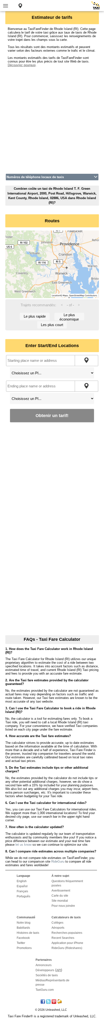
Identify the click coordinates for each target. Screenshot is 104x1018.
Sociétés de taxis (47, 975)
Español (22, 886)
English (22, 881)
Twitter (21, 943)
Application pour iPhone (67, 943)
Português (23, 896)
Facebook (23, 938)
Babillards (23, 927)
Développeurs (45, 970)
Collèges (57, 922)
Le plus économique (69, 316)
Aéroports (58, 927)
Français (22, 891)
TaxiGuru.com (45, 989)
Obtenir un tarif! (52, 415)
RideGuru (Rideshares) (67, 948)
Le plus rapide (35, 316)
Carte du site (60, 895)
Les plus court (52, 325)
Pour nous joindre (63, 905)
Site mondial (60, 900)
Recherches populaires (67, 932)
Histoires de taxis (28, 932)
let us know (23, 844)
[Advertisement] (52, 119)
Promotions (24, 948)
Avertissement (61, 890)
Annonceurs (44, 965)
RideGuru (57, 861)
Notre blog (23, 922)
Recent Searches (63, 938)
